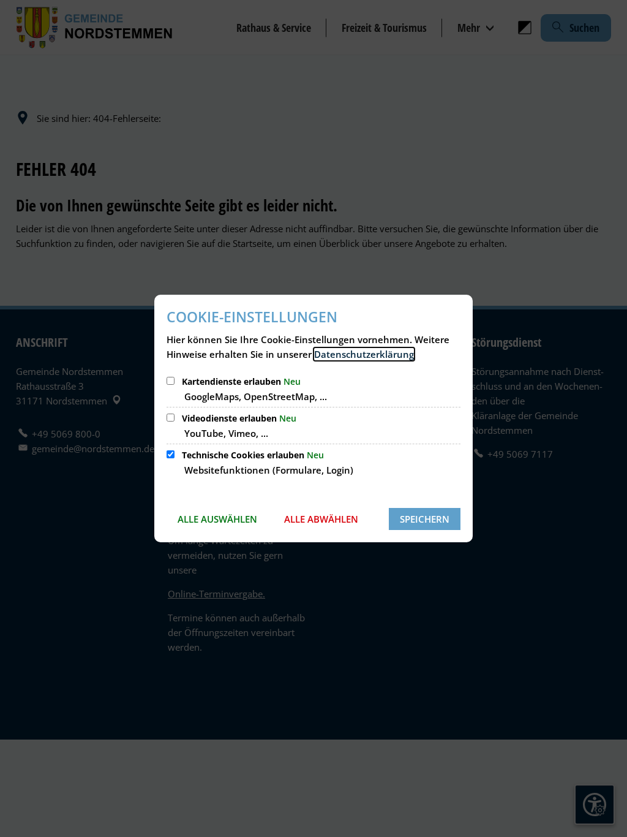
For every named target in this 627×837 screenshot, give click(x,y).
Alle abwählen (321, 519)
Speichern (424, 519)
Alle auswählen (217, 519)
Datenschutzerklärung (364, 354)
